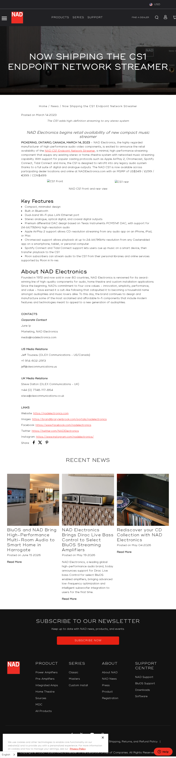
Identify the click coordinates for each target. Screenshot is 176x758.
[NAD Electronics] (17, 18)
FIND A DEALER (140, 17)
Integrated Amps (46, 685)
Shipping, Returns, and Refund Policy (133, 741)
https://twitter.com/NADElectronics (55, 431)
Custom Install (78, 685)
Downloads (142, 690)
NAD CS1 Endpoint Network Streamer (70, 150)
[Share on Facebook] (34, 443)
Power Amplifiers (46, 672)
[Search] (156, 17)
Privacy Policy (78, 749)
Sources (40, 698)
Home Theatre (44, 691)
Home (43, 106)
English (6, 754)
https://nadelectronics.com (51, 413)
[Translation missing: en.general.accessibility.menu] (4, 17)
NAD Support (144, 677)
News (55, 106)
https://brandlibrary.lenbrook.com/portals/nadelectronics (69, 419)
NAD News (109, 678)
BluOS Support (145, 683)
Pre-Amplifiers (44, 678)
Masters (74, 678)
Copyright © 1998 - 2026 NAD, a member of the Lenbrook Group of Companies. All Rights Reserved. (88, 752)
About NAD (110, 672)
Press (106, 685)
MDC (38, 704)
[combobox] (8, 754)
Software (141, 696)
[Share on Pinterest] (47, 443)
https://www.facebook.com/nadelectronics (63, 425)
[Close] (103, 737)
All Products (43, 711)
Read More (14, 562)
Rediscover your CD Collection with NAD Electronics (140, 535)
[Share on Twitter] (40, 443)
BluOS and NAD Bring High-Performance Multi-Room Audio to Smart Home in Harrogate (32, 540)
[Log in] (164, 17)
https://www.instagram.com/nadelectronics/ (65, 436)
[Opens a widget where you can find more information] (163, 752)
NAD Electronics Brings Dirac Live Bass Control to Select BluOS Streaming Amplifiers (87, 540)
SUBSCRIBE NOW (88, 640)
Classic (73, 672)
